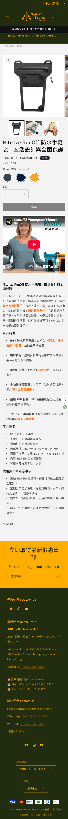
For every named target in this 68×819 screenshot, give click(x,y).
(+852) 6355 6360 (35, 716)
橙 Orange (34, 177)
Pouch (19, 45)
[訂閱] (57, 577)
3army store (22, 809)
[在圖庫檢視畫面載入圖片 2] (34, 128)
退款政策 (57, 809)
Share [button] (10, 523)
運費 (14, 163)
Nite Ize (8, 45)
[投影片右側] (64, 129)
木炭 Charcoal (7, 177)
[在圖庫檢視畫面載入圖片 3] (51, 128)
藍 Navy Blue (21, 177)
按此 (24, 731)
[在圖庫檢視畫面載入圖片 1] (16, 128)
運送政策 (47, 815)
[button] (7, 16)
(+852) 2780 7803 (32, 667)
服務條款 (35, 815)
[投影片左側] (4, 129)
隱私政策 (24, 815)
